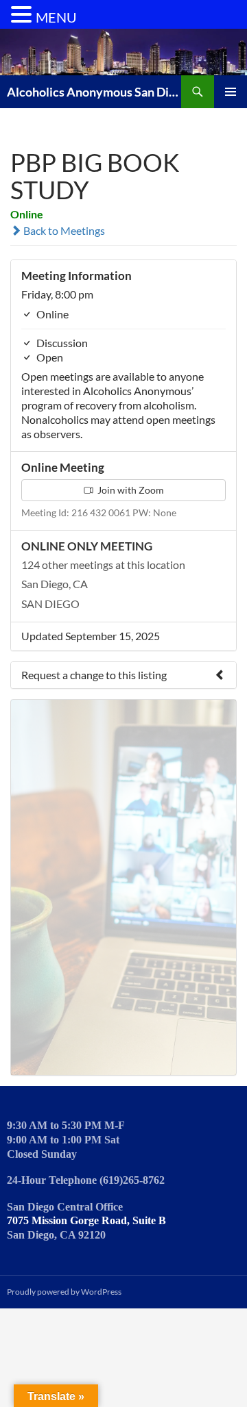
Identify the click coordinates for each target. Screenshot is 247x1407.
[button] (23, 15)
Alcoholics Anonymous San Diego (94, 91)
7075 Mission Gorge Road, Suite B (86, 1220)
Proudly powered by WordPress (64, 1291)
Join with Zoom (129, 490)
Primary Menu (230, 91)
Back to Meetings (63, 230)
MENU (56, 17)
